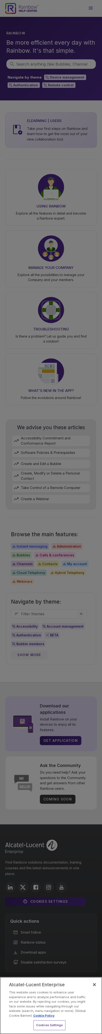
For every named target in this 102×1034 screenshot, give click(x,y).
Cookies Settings (49, 1025)
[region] (51, 1005)
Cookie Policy (44, 1015)
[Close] (94, 984)
